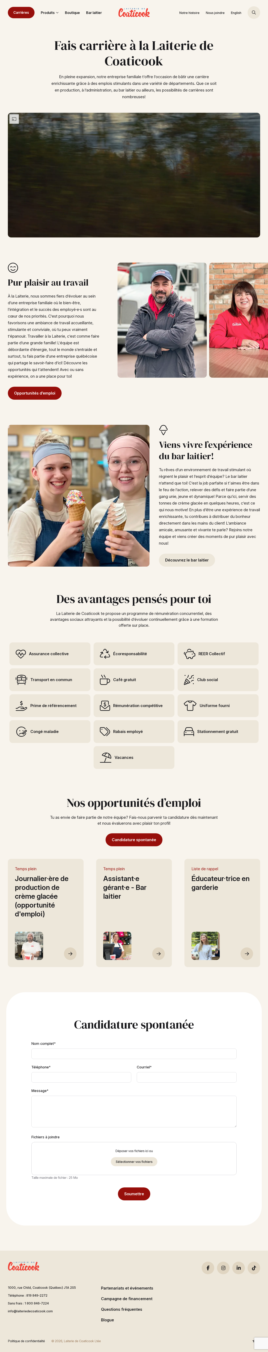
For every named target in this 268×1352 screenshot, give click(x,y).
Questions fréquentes (121, 1309)
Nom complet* (43, 1043)
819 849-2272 (36, 1295)
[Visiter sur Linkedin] (238, 1268)
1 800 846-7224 (37, 1303)
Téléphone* (41, 1067)
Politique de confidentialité (26, 1341)
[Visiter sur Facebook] (208, 1268)
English (236, 13)
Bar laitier (94, 13)
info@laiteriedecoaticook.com (30, 1311)
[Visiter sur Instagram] (223, 1268)
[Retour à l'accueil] (134, 12)
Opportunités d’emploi (34, 393)
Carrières (21, 12)
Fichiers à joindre (45, 1137)
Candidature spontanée (134, 839)
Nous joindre (215, 13)
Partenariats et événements (127, 1288)
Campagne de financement (126, 1298)
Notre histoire (189, 13)
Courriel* (144, 1067)
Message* (39, 1091)
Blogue (107, 1320)
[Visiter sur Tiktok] (254, 1268)
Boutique (72, 13)
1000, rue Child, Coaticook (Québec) (42, 1288)
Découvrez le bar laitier (187, 560)
